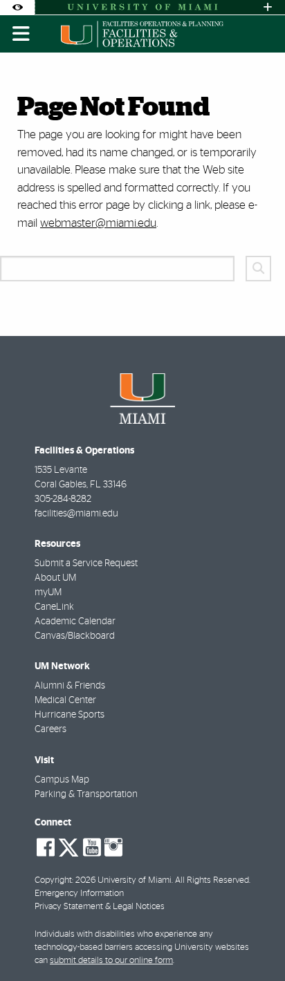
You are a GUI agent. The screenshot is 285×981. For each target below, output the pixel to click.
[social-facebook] (46, 847)
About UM (55, 578)
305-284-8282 (63, 499)
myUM (48, 592)
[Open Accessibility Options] (17, 7)
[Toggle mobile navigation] (21, 33)
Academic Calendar (75, 621)
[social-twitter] (68, 846)
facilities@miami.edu (76, 513)
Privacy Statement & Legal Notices (100, 906)
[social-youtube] (92, 847)
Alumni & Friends (70, 686)
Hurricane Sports (69, 715)
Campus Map (62, 780)
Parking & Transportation (86, 794)
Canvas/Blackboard (75, 636)
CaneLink (54, 607)
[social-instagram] (113, 847)
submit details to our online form (111, 960)
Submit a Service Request (86, 563)
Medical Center (65, 700)
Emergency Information (79, 893)
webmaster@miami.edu (98, 223)
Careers (50, 729)
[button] (254, 942)
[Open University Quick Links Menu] (267, 7)
